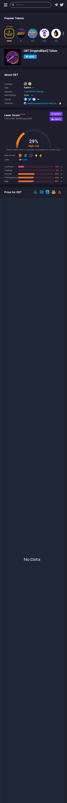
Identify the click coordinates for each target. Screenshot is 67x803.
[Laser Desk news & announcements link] (62, 5)
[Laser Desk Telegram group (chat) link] (56, 5)
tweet (31, 56)
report (57, 119)
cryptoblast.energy (33, 91)
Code (24, 159)
